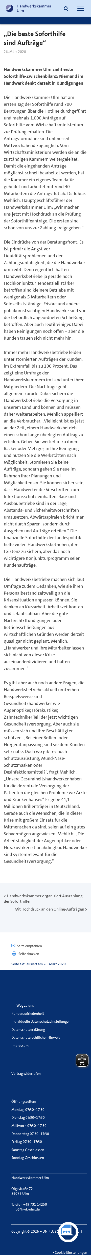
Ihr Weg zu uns (22, 1005)
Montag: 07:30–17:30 (27, 1109)
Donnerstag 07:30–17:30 (30, 1133)
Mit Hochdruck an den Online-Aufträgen (49, 909)
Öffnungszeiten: (23, 1101)
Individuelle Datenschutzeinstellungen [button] (41, 1021)
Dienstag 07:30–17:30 (28, 1117)
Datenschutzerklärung (28, 1029)
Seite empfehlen (29, 946)
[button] (66, 9)
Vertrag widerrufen (26, 1073)
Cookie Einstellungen (70, 1252)
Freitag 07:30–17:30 (26, 1141)
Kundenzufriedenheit (27, 1013)
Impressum (20, 1045)
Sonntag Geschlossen (27, 1157)
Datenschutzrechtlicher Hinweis (35, 1037)
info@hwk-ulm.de (25, 1209)
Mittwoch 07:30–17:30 (29, 1125)
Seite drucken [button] (28, 953)
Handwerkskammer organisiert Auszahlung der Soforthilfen (43, 898)
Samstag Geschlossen (27, 1149)
